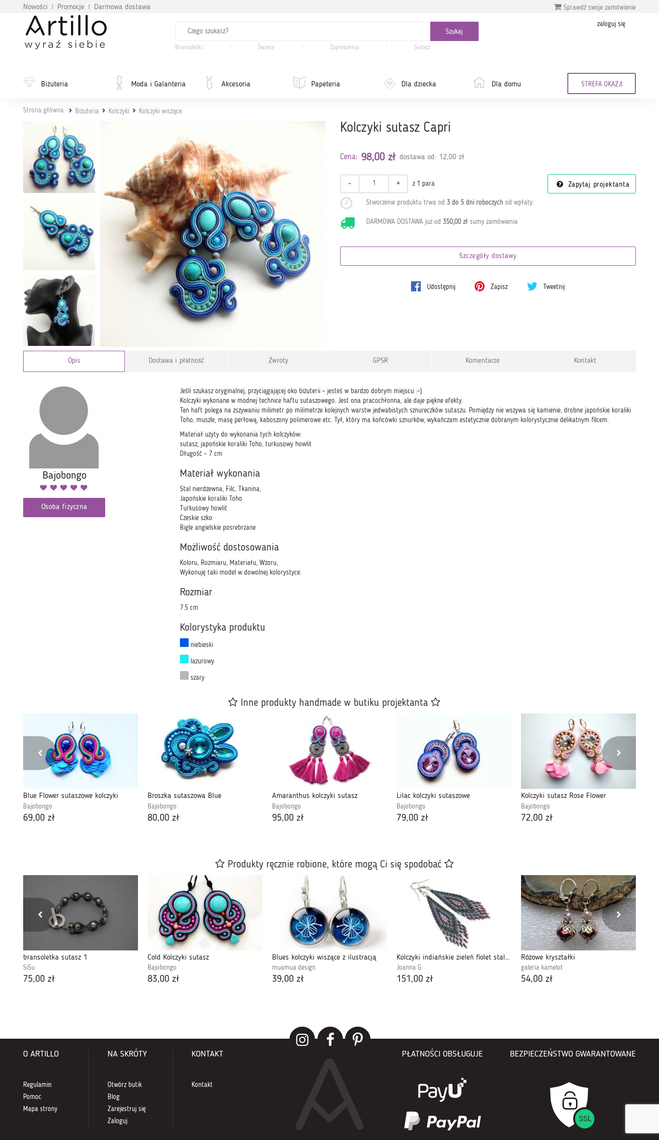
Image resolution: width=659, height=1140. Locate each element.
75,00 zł (39, 979)
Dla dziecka (418, 84)
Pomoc (32, 1097)
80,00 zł (163, 818)
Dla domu (506, 84)
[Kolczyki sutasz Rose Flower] (578, 751)
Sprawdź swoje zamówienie (599, 7)
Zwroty (278, 361)
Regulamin (37, 1085)
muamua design (294, 967)
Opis (74, 361)
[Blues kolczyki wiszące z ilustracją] (329, 912)
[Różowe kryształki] (578, 912)
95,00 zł (288, 818)
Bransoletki (189, 47)
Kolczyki (119, 111)
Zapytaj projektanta (597, 185)
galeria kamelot (542, 967)
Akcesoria (235, 84)
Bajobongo (37, 806)
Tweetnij (553, 287)
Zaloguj (117, 1121)
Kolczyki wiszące (160, 111)
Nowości (35, 7)
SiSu (29, 967)
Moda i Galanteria (158, 84)
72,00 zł (537, 818)
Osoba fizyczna (64, 507)
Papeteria (325, 84)
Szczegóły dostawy (488, 256)
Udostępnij (440, 287)
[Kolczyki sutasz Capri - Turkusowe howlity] (59, 157)
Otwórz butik (125, 1085)
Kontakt (585, 361)
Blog (114, 1097)
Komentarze (483, 361)
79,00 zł (412, 818)
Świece (266, 47)
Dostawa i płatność (176, 361)
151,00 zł (415, 979)
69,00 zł (39, 818)
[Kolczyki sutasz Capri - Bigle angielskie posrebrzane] (59, 310)
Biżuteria (54, 84)
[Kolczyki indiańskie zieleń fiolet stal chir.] (454, 912)
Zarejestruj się (127, 1109)
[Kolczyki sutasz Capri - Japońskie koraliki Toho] (59, 234)
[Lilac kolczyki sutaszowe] (454, 751)
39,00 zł (288, 979)
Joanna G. (410, 967)
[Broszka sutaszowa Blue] (205, 751)
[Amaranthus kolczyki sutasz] (329, 751)
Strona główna (43, 110)
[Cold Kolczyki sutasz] (205, 912)
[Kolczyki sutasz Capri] (213, 234)
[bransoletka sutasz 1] (80, 912)
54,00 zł (537, 979)
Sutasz (422, 47)
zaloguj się (611, 24)
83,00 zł (163, 979)
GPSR (380, 361)
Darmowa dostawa (122, 7)
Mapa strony (40, 1109)
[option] (80, 769)
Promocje (70, 7)
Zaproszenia (344, 47)
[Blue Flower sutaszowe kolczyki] (80, 751)
